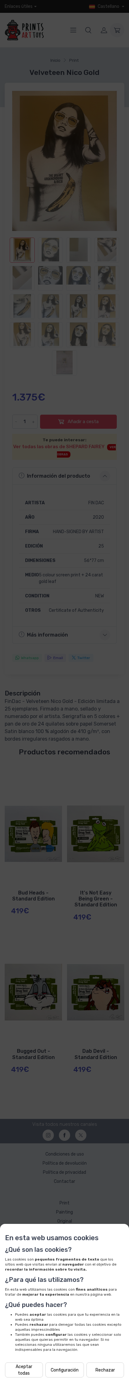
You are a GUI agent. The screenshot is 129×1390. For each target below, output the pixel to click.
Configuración (65, 1370)
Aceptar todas (24, 1370)
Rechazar (105, 1370)
